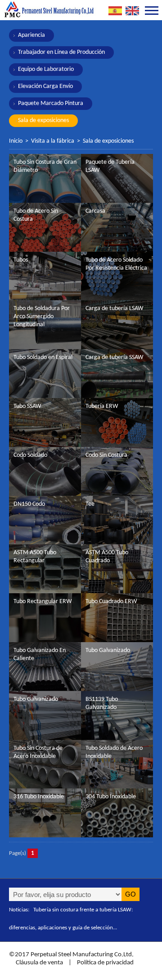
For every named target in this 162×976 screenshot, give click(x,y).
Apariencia (31, 35)
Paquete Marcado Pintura (50, 103)
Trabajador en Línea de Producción (61, 52)
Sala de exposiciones (43, 120)
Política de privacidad (105, 962)
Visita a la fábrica (52, 141)
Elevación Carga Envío (45, 86)
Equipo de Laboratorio (46, 69)
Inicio (15, 141)
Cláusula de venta (38, 962)
